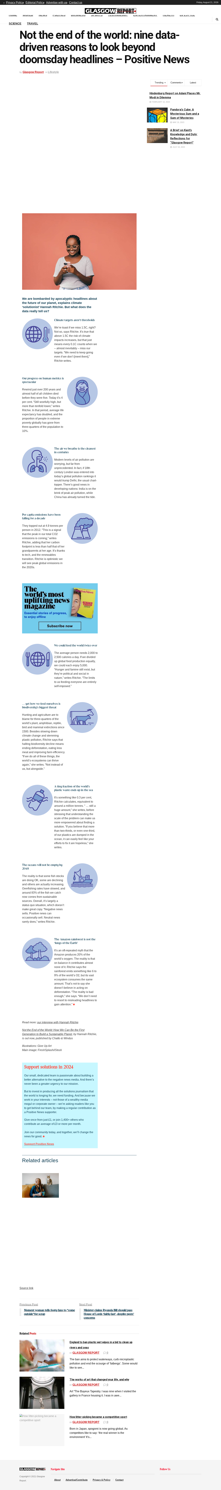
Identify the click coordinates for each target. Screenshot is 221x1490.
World (28, 14)
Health (168, 14)
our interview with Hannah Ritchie (57, 1022)
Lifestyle (187, 14)
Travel (32, 23)
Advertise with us (56, 2)
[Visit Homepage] (110, 10)
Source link (26, 1288)
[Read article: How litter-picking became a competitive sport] (42, 1430)
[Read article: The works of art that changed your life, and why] (42, 1393)
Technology (118, 14)
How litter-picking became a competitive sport (98, 1417)
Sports (97, 14)
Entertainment (145, 14)
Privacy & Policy (101, 1480)
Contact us (75, 2)
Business (78, 14)
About (57, 1480)
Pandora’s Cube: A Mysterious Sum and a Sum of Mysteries (184, 114)
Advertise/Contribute (77, 1480)
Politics (59, 14)
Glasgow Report (33, 72)
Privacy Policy (14, 2)
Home (13, 14)
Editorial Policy (35, 2)
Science (15, 23)
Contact (119, 1480)
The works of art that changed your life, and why (99, 1379)
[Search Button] (217, 19)
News (43, 14)
